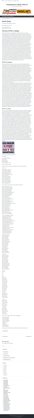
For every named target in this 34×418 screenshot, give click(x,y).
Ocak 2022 (5, 365)
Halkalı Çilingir (5, 336)
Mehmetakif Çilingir (6, 401)
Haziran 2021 (5, 366)
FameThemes (14, 416)
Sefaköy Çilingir (28, 336)
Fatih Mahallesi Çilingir (7, 359)
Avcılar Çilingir (6, 382)
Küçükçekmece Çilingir (7, 400)
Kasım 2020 (5, 373)
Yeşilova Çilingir (6, 410)
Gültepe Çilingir (6, 390)
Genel (4, 389)
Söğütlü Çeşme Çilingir (7, 403)
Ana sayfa (3, 18)
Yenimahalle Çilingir (7, 355)
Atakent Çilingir (6, 380)
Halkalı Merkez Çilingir (7, 392)
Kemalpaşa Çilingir (6, 399)
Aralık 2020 (5, 372)
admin (12, 23)
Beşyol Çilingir (6, 383)
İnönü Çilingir (6, 353)
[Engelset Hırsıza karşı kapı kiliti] (17, 11)
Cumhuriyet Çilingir (6, 385)
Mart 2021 (5, 369)
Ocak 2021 (5, 370)
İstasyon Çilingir (6, 395)
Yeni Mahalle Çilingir (7, 408)
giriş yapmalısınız (10, 343)
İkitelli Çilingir (7, 18)
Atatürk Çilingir (6, 381)
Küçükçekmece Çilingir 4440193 (17, 5)
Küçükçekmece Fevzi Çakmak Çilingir (9, 357)
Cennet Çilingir (6, 384)
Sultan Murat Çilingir (7, 404)
